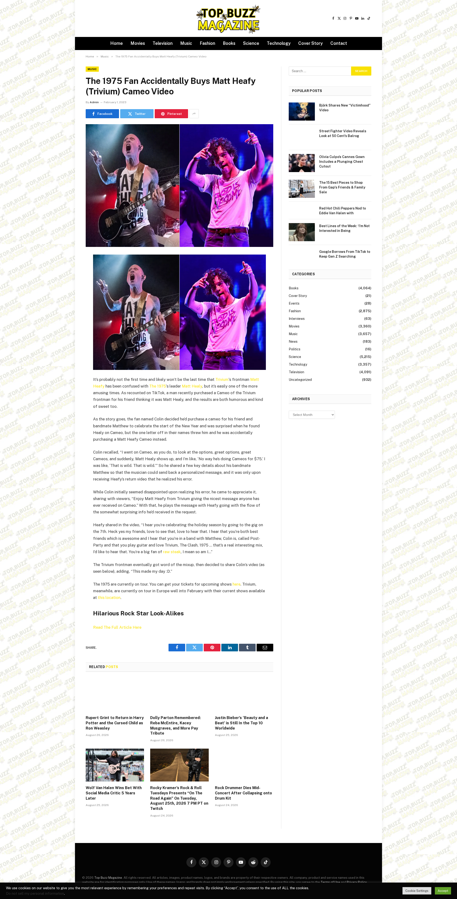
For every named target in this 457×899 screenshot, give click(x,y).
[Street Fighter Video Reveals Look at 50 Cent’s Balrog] (302, 137)
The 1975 (157, 386)
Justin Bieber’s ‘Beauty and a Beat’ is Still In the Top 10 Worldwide (241, 722)
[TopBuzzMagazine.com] (228, 18)
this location (109, 597)
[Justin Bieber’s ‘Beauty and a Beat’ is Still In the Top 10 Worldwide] (244, 695)
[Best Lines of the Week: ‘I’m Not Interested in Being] (302, 232)
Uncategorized (300, 380)
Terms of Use (330, 882)
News (293, 341)
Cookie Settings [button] (416, 891)
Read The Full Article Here (117, 627)
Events (294, 303)
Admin (94, 102)
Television (163, 43)
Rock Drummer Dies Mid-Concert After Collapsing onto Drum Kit (243, 793)
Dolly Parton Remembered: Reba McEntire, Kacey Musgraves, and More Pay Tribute (175, 725)
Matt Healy (192, 386)
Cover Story (310, 43)
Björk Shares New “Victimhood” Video (344, 107)
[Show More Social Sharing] (194, 113)
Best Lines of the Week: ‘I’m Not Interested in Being (344, 228)
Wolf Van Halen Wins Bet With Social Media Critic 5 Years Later (114, 793)
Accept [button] (443, 891)
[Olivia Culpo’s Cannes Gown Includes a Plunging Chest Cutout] (302, 163)
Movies (137, 43)
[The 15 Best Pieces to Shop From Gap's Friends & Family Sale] (302, 189)
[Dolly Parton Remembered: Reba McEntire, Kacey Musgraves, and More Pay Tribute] (179, 695)
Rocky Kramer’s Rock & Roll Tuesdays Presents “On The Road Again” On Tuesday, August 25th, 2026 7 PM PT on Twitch (179, 798)
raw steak (172, 551)
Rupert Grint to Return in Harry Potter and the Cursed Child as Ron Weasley (115, 722)
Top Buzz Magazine (108, 877)
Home (116, 43)
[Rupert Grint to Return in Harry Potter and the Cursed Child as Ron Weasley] (115, 695)
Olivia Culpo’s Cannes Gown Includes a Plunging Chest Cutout (342, 161)
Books (229, 43)
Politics (294, 349)
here (236, 584)
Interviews (297, 319)
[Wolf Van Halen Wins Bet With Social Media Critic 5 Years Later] (115, 765)
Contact (338, 43)
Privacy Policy (357, 882)
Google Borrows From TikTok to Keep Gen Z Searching (344, 254)
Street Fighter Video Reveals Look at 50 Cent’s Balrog (342, 133)
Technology (279, 43)
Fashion (207, 43)
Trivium (221, 379)
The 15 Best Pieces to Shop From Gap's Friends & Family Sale (342, 187)
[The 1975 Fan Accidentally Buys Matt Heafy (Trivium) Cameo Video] (179, 185)
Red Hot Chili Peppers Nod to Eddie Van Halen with (342, 210)
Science (251, 43)
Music (186, 43)
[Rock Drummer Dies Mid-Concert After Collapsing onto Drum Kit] (244, 765)
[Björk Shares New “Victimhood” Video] (302, 111)
